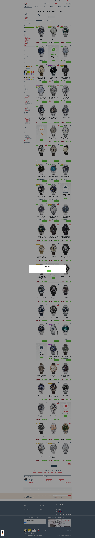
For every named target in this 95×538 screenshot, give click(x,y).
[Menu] (3, 530)
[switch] (2, 535)
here (53, 269)
